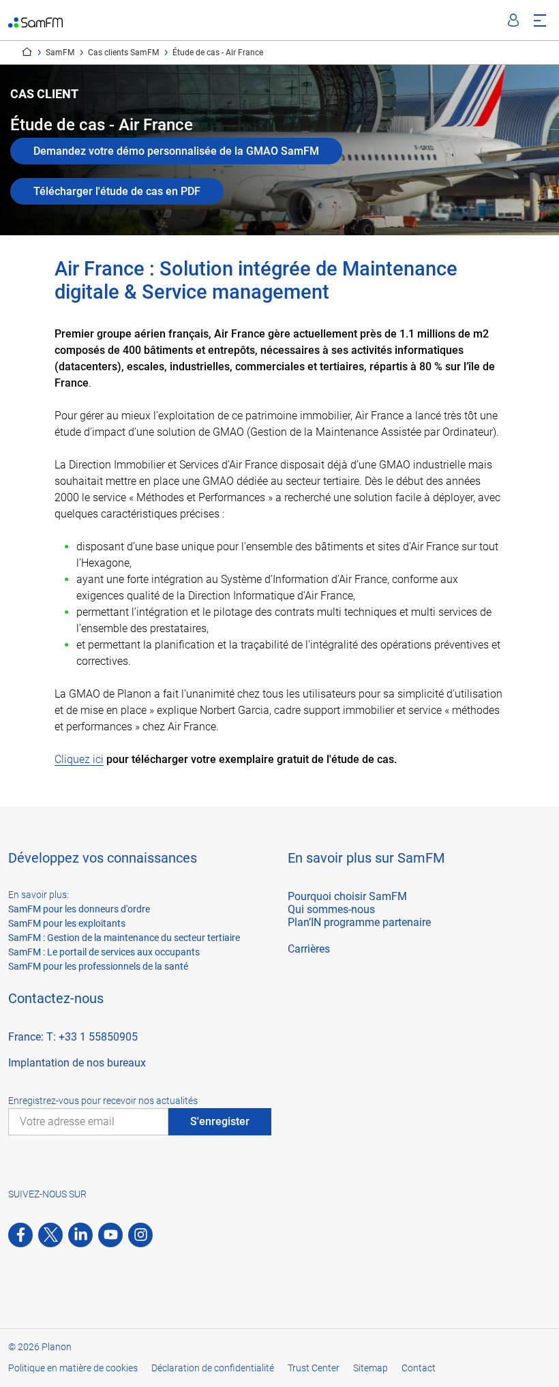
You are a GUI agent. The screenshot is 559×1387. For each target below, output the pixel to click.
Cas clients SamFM (123, 52)
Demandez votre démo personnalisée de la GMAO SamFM (176, 151)
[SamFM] (35, 20)
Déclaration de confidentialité (212, 1367)
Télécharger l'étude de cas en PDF (116, 191)
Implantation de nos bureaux (77, 1062)
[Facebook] (20, 1235)
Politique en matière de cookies (73, 1367)
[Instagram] (140, 1235)
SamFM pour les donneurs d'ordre (79, 909)
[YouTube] (110, 1235)
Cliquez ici (79, 759)
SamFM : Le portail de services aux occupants (104, 951)
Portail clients (513, 20)
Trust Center (313, 1367)
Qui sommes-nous (331, 909)
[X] (50, 1235)
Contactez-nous (56, 998)
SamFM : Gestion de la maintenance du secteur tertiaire (124, 937)
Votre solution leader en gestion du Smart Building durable (27, 52)
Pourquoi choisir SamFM (347, 896)
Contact (419, 1367)
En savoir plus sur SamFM (366, 858)
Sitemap (370, 1367)
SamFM (60, 52)
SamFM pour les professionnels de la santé (98, 966)
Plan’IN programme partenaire (359, 922)
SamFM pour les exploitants (66, 923)
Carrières (309, 948)
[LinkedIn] (80, 1235)
